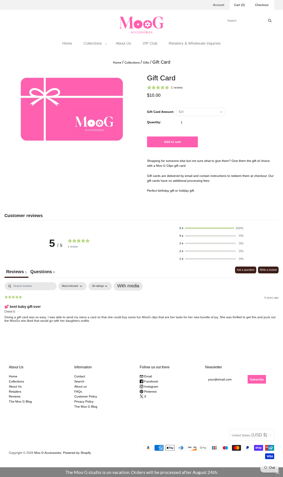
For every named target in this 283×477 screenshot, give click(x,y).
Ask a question (245, 269)
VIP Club (150, 43)
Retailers (15, 391)
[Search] (270, 21)
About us (80, 386)
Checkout (261, 5)
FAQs (78, 391)
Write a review (268, 269)
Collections (93, 43)
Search (79, 381)
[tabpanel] (141, 310)
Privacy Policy (84, 401)
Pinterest (150, 391)
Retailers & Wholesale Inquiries (195, 43)
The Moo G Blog (20, 401)
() (239, 5)
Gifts (146, 62)
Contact (79, 376)
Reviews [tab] (16, 271)
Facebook (150, 381)
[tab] (43, 272)
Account (218, 5)
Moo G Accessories (47, 452)
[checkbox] (128, 286)
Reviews (15, 396)
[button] (211, 228)
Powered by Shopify (77, 452)
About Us (123, 43)
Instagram (150, 386)
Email (147, 376)
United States (249, 434)
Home (67, 43)
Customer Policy (85, 396)
